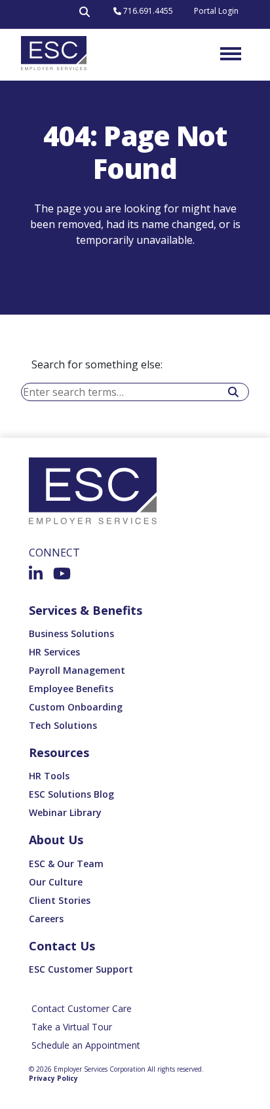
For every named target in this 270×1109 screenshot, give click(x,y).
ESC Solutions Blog (71, 794)
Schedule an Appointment (85, 1045)
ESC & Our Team (66, 863)
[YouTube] (62, 573)
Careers (46, 918)
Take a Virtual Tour (71, 1027)
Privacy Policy (53, 1078)
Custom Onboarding (76, 707)
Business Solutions (71, 633)
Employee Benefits (71, 688)
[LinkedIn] (36, 573)
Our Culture (56, 882)
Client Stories (59, 900)
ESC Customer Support (81, 969)
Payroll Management (77, 670)
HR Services (54, 652)
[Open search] (84, 14)
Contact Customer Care (81, 1008)
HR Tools (49, 775)
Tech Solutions (63, 725)
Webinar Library (65, 812)
